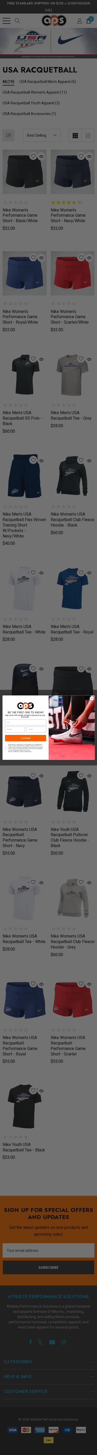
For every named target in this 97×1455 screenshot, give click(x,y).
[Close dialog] (91, 698)
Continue (25, 737)
